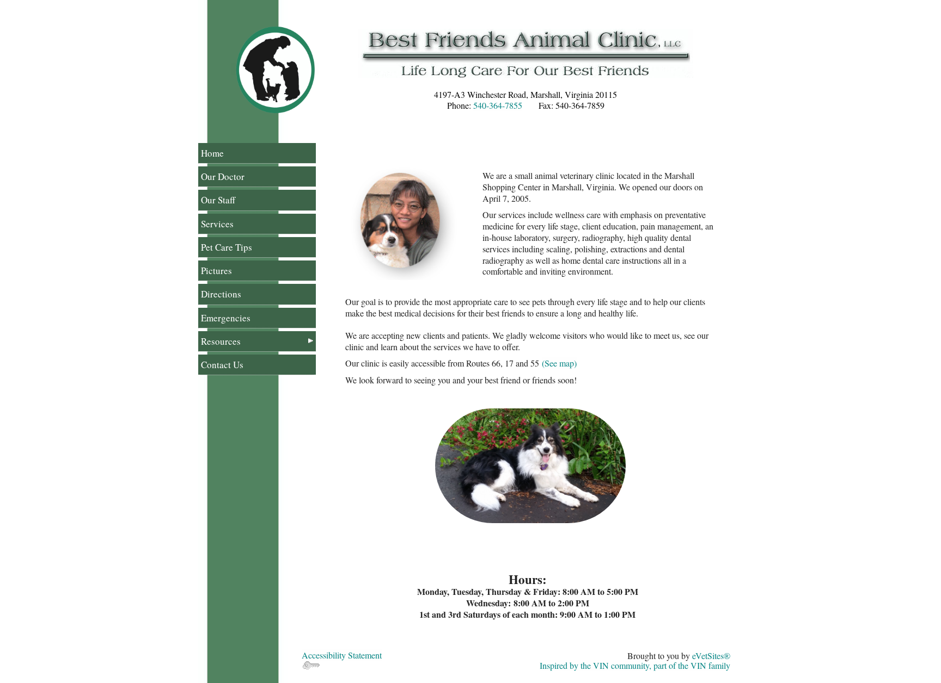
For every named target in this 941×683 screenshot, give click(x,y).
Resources (221, 341)
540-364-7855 (497, 105)
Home (212, 153)
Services (217, 224)
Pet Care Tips (226, 247)
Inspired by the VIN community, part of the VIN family (635, 665)
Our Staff (218, 200)
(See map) (559, 363)
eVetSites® (711, 655)
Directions (221, 294)
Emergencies (225, 318)
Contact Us (222, 364)
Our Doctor (223, 176)
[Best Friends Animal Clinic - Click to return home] (275, 68)
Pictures (216, 270)
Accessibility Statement (342, 655)
